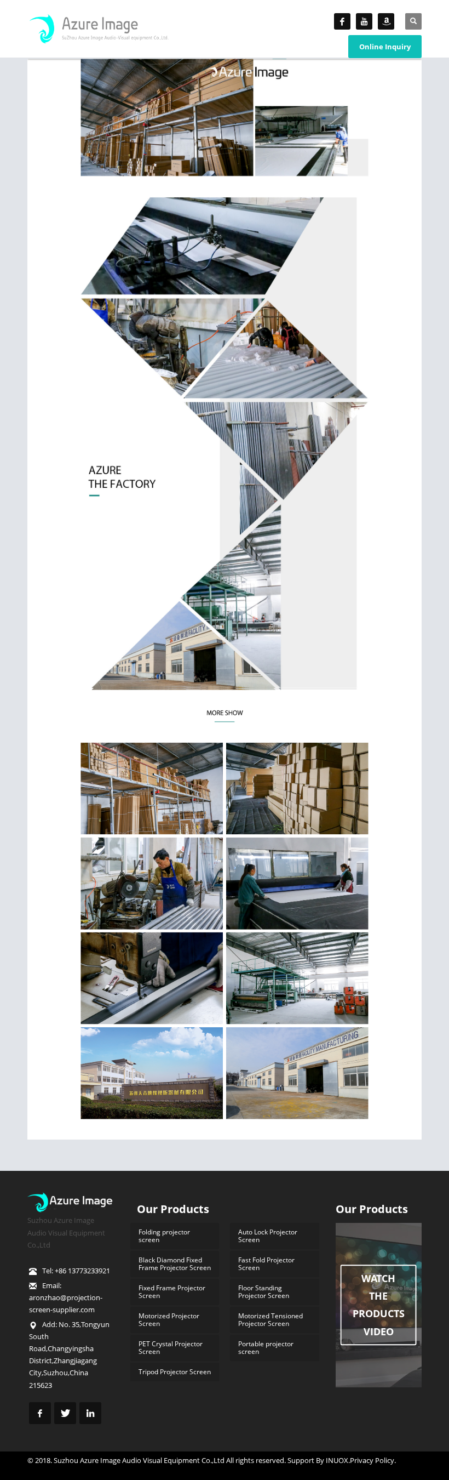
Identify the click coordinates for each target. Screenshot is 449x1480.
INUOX (337, 1460)
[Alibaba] (386, 21)
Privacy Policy (372, 1460)
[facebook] (342, 21)
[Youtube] (364, 21)
